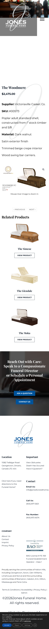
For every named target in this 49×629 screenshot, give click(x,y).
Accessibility (26, 590)
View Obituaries (33, 462)
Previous (20, 209)
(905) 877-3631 (32, 504)
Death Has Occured (35, 466)
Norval (19, 576)
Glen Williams (35, 573)
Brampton (21, 579)
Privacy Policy (8, 546)
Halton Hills (40, 570)
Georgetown (16, 573)
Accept (6, 625)
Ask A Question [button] (24, 393)
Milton (42, 579)
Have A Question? (34, 469)
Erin (37, 579)
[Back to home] (18, 19)
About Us (6, 536)
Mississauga (7, 582)
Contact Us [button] (24, 402)
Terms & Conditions (11, 590)
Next (31, 209)
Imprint (5, 542)
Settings (27, 625)
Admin (24, 593)
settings (27, 621)
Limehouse (7, 576)
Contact (5, 539)
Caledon (30, 579)
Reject (17, 625)
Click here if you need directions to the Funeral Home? (11, 484)
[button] (42, 19)
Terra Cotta (22, 582)
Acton (26, 573)
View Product (24, 255)
